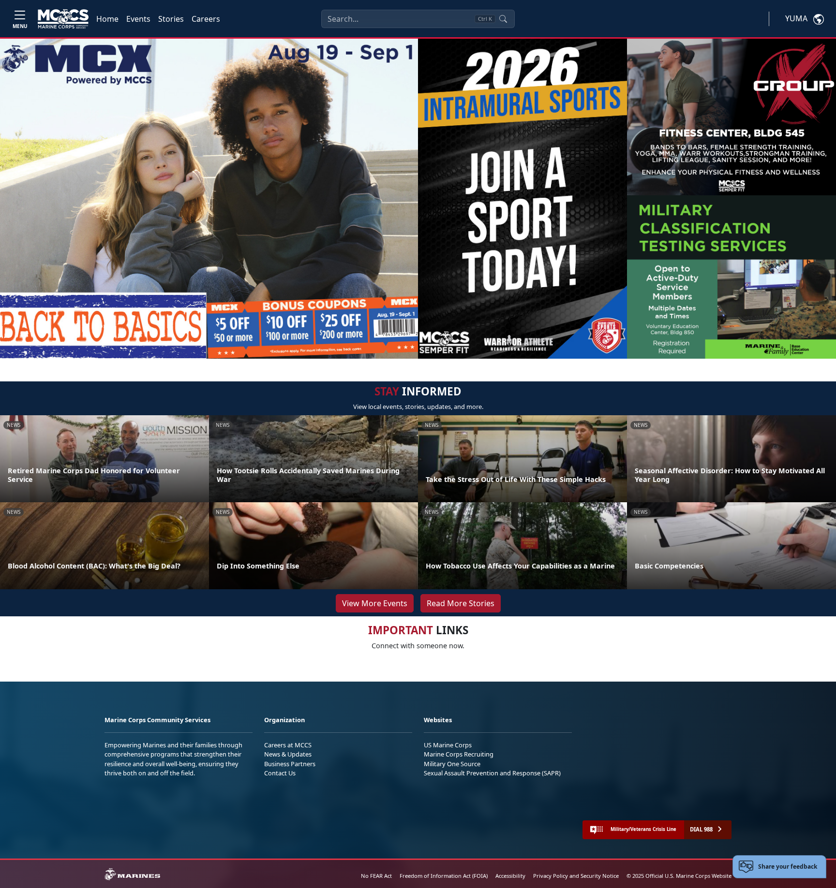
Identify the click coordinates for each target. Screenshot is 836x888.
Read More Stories (460, 603)
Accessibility (510, 875)
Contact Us (280, 773)
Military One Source (452, 763)
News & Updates (288, 754)
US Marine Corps (448, 745)
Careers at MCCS (288, 745)
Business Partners (289, 763)
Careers (206, 19)
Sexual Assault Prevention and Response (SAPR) (492, 773)
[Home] (63, 19)
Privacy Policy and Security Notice (576, 875)
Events (138, 19)
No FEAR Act (376, 875)
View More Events (374, 603)
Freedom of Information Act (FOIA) (444, 875)
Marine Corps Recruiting (458, 754)
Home (107, 19)
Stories (171, 19)
